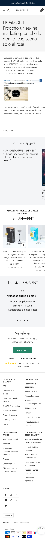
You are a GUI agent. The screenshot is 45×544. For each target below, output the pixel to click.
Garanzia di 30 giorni (9, 392)
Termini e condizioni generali (33, 402)
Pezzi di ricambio (10, 415)
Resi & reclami (31, 391)
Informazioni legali (33, 417)
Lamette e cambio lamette (10, 400)
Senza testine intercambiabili (31, 456)
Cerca (5, 424)
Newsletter (7, 444)
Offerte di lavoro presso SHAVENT (10, 470)
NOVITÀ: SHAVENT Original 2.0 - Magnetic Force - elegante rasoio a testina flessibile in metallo (14, 256)
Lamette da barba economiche (32, 464)
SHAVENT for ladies (11, 406)
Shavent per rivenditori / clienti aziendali (10, 451)
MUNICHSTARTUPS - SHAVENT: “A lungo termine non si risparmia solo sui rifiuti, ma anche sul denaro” (20, 155)
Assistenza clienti (10, 439)
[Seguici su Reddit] (5, 505)
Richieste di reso (32, 396)
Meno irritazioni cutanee (31, 448)
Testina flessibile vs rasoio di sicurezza (33, 441)
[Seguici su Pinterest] (16, 494)
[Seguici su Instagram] (11, 494)
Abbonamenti (30, 408)
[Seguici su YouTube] (5, 500)
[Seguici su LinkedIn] (16, 500)
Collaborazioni (9, 464)
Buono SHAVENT (10, 420)
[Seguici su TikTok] (11, 500)
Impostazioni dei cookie (32, 423)
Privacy (28, 413)
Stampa (6, 459)
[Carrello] (41, 10)
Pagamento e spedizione (30, 385)
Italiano (7, 515)
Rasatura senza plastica (31, 471)
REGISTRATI (22, 350)
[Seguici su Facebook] (5, 494)
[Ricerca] (8, 10)
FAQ (4, 386)
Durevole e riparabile (29, 479)
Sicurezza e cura (10, 410)
